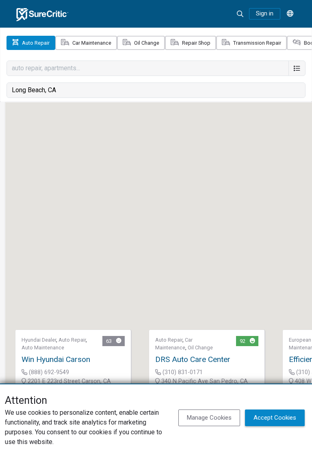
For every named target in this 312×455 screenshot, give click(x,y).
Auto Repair (36, 43)
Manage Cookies (209, 417)
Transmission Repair (257, 43)
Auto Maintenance (43, 347)
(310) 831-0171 (182, 372)
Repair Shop (196, 43)
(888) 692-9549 (48, 372)
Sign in (264, 13)
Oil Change (146, 43)
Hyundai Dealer (39, 340)
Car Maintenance (91, 43)
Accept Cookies (275, 417)
